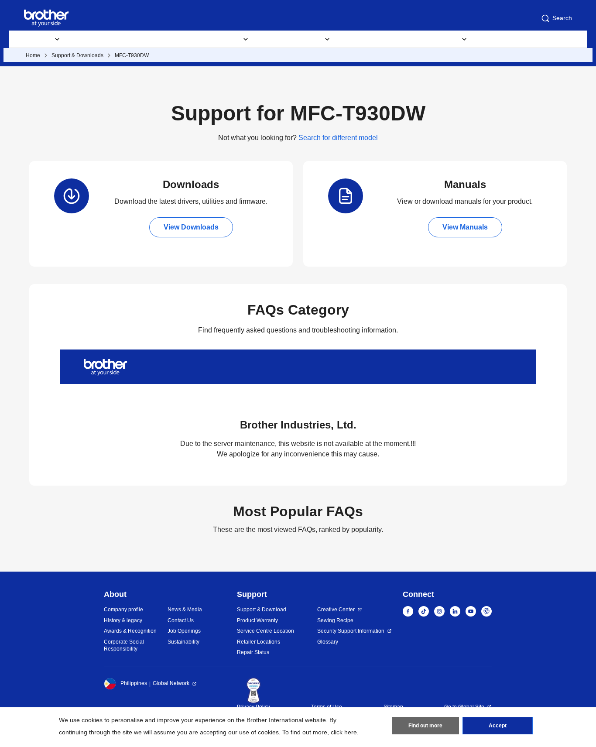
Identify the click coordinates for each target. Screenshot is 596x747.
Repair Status (253, 652)
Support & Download (152, 39)
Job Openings (184, 631)
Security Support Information (350, 631)
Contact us (502, 39)
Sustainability (183, 642)
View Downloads (191, 227)
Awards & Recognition (130, 631)
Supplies (91, 39)
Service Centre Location (265, 631)
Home (33, 55)
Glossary (327, 642)
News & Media (185, 610)
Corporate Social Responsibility (124, 645)
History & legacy (123, 620)
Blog (414, 39)
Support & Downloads (77, 55)
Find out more (425, 726)
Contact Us (181, 620)
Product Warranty (257, 620)
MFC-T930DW (132, 55)
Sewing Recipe (335, 620)
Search (562, 17)
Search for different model (338, 137)
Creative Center (336, 610)
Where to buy (368, 39)
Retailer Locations (258, 642)
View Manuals (465, 227)
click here (344, 732)
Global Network (171, 683)
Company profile (123, 610)
